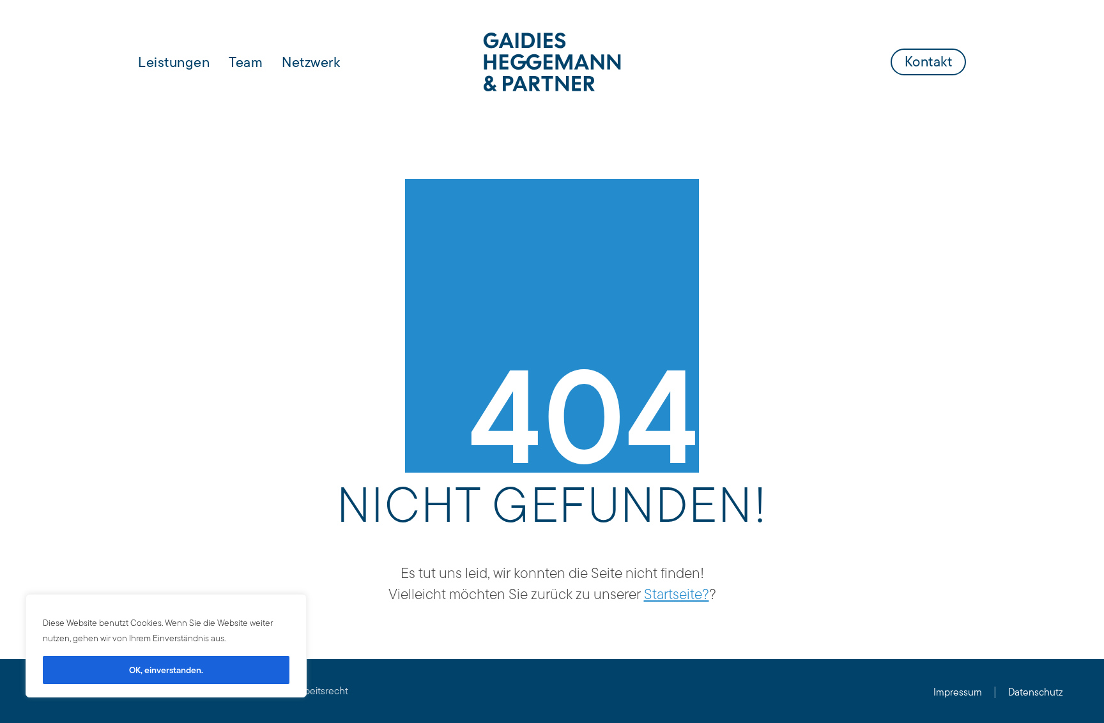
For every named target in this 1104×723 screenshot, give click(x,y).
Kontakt (929, 61)
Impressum (957, 692)
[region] (166, 645)
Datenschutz (1035, 692)
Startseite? (676, 594)
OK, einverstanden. (166, 670)
